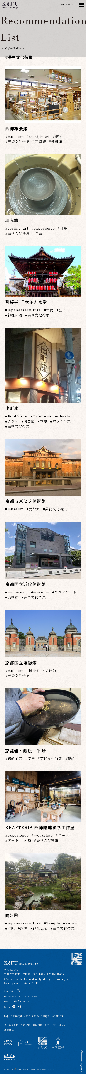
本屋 (43, 421)
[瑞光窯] (43, 184)
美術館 (34, 509)
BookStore (18, 416)
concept (16, 1016)
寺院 (49, 310)
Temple (53, 923)
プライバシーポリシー (57, 1025)
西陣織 (40, 141)
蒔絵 (71, 758)
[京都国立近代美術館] (43, 550)
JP (62, 5)
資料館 (56, 141)
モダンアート (65, 592)
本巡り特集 (62, 421)
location (57, 1016)
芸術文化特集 (19, 141)
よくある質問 (11, 1025)
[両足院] (43, 881)
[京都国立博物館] (43, 633)
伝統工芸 (15, 758)
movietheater (59, 416)
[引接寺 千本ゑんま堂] (43, 271)
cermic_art (18, 228)
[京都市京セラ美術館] (43, 467)
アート (63, 835)
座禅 (24, 928)
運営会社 (9, 1030)
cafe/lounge (40, 1016)
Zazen (71, 923)
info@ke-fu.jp (19, 1000)
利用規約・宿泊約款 (32, 1025)
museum (16, 136)
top (6, 1016)
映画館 (29, 421)
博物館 (34, 670)
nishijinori (39, 136)
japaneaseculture (24, 310)
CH (74, 5)
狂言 (62, 310)
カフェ (13, 421)
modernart (18, 592)
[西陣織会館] (43, 94)
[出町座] (43, 365)
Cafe (37, 416)
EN (68, 5)
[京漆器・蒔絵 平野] (43, 716)
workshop (43, 835)
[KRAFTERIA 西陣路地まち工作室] (43, 796)
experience (44, 228)
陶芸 (38, 233)
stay (27, 1016)
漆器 (31, 758)
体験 (64, 228)
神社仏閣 (15, 315)
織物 (58, 136)
